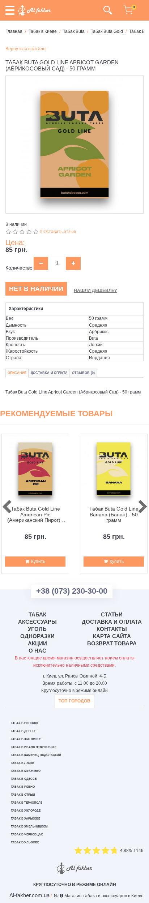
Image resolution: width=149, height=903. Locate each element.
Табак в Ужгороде (26, 810)
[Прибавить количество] (73, 263)
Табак (37, 614)
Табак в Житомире (26, 739)
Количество (19, 268)
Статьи (112, 614)
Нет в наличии (36, 288)
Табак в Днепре (23, 731)
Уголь (37, 629)
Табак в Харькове (25, 818)
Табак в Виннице (25, 723)
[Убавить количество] (41, 263)
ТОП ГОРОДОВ (74, 701)
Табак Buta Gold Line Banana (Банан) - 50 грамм (114, 514)
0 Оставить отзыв (58, 231)
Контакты (112, 629)
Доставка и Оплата (49, 373)
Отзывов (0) (83, 373)
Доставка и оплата (112, 622)
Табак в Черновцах (27, 834)
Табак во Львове (25, 842)
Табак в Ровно (23, 786)
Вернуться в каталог (26, 48)
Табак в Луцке (22, 763)
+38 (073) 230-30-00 (71, 590)
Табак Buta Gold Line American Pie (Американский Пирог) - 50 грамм (35, 514)
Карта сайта (112, 636)
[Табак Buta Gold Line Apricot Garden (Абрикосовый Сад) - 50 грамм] (74, 145)
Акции (37, 643)
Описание (17, 373)
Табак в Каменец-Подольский (36, 755)
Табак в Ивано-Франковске (33, 747)
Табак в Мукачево (26, 771)
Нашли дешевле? (95, 290)
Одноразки (37, 636)
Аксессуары (37, 622)
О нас (37, 651)
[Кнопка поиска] (107, 10)
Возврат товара (112, 643)
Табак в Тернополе (26, 802)
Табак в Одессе (24, 779)
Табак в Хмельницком (29, 826)
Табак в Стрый (23, 794)
